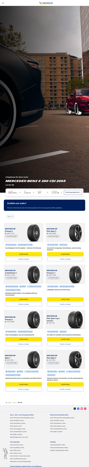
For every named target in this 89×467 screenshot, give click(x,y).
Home (9, 402)
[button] (20, 192)
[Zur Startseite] (46, 3)
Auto (14, 402)
